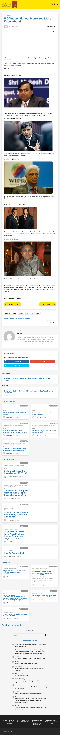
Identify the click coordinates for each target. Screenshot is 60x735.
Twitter (17, 365)
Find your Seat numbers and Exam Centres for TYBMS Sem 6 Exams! (31, 708)
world (37, 313)
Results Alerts (43, 568)
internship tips (12, 568)
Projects (34, 425)
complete (24, 485)
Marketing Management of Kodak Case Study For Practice (29, 669)
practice (34, 409)
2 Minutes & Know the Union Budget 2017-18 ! (15, 472)
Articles (6, 465)
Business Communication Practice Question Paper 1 (44, 413)
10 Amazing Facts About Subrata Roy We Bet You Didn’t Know (16, 514)
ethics (50, 425)
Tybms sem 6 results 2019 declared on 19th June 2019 (15, 614)
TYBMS (20, 426)
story (43, 569)
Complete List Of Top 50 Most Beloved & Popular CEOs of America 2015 (16, 492)
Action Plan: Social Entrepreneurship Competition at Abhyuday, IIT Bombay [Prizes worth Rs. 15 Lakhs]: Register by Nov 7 (15, 597)
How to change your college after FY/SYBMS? (28, 693)
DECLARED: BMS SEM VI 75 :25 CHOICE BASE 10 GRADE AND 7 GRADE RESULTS (43, 573)
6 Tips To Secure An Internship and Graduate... (8, 722)
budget (22, 465)
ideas (54, 425)
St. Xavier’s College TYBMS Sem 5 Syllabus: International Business (14, 449)
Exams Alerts (35, 568)
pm (23, 407)
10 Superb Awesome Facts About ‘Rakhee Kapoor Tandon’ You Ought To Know (14, 535)
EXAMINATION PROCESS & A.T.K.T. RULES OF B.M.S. (31, 658)
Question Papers (36, 407)
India (14, 313)
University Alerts (36, 569)
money (21, 313)
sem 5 (4, 426)
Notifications (6, 425)
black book (40, 425)
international (18, 443)
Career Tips (5, 568)
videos (12, 508)
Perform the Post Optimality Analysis (26, 663)
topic (38, 426)
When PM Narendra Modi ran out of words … (14, 413)
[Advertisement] (17, 45)
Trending (11, 485)
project (34, 426)
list (5, 486)
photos (24, 507)
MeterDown (39, 593)
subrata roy (7, 508)
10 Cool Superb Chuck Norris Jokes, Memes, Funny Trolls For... (27, 378)
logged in (14, 357)
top (32, 313)
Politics (5, 407)
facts (20, 507)
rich (26, 313)
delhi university (19, 425)
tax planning (14, 426)
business (8, 313)
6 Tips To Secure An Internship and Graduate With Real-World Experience (14, 572)
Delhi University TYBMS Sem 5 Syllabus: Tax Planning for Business (15, 431)
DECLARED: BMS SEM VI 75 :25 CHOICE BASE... (22, 721)
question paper (41, 409)
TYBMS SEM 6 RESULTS (22, 675)
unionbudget (18, 466)
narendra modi (18, 407)
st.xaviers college (7, 444)
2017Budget (16, 465)
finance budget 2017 (9, 466)
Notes (4, 593)
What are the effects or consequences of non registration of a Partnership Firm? (28, 681)
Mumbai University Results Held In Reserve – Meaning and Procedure (31, 687)
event (9, 407)
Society (11, 507)
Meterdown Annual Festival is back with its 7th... (51, 722)
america (16, 485)
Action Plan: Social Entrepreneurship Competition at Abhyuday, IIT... (37, 722)
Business (7, 16)
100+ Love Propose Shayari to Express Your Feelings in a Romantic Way (30, 645)
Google (43, 361)
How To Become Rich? (15, 553)
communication (50, 407)
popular (9, 486)
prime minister (6, 409)
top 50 (13, 486)
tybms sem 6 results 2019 (9, 612)
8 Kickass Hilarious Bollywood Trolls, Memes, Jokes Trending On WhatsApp (28, 392)
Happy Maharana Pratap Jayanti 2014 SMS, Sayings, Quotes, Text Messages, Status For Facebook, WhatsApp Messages (30, 700)
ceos (20, 485)
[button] (52, 4)
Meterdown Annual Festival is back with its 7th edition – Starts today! (44, 596)
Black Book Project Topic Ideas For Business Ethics (44, 431)
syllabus (8, 426)
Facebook (17, 361)
